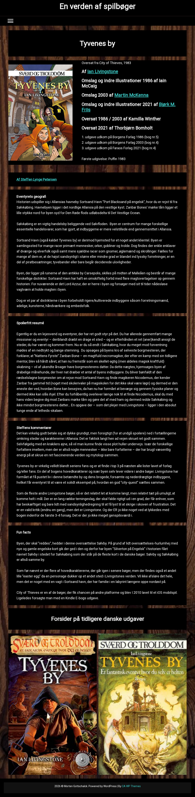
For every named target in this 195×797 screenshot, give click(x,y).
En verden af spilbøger (98, 6)
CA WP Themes (131, 786)
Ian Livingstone (102, 71)
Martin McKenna (131, 95)
